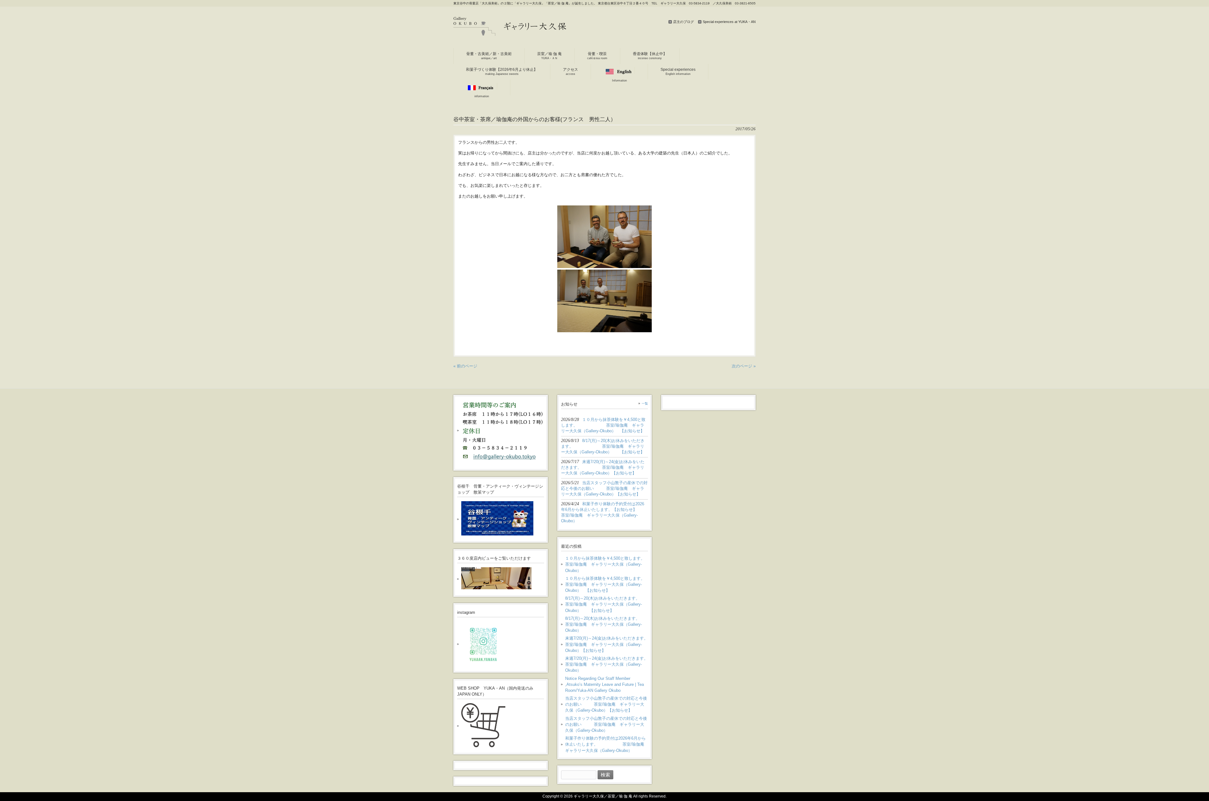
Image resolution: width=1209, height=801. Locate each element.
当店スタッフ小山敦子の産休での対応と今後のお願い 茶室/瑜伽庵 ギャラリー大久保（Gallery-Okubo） (606, 724)
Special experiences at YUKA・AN (729, 22)
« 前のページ (465, 366)
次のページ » (744, 366)
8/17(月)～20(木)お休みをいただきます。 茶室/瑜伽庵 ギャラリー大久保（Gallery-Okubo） (606, 624)
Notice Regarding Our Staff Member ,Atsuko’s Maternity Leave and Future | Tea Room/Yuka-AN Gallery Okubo (604, 684)
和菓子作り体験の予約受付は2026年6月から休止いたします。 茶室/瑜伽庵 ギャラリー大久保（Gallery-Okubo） (606, 744)
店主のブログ (683, 22)
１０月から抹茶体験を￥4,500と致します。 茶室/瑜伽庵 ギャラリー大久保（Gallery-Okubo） (606, 564)
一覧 (645, 403)
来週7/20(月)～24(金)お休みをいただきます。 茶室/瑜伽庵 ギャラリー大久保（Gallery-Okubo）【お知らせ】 (606, 644)
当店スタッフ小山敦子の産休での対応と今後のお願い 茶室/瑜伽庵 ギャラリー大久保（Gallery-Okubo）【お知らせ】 (606, 704)
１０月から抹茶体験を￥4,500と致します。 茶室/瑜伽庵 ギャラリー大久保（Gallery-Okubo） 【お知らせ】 (606, 584)
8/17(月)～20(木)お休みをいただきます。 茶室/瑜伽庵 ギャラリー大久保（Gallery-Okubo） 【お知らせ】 (606, 604)
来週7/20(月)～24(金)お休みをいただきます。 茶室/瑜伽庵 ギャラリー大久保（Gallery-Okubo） (606, 664)
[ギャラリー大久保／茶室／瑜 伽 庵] (510, 33)
